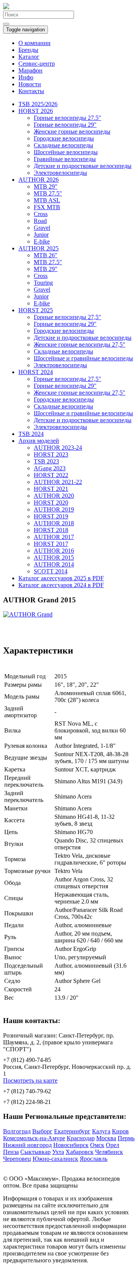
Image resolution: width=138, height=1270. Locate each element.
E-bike (42, 241)
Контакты (31, 91)
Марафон (30, 70)
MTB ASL (47, 200)
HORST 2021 (51, 489)
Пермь (126, 1138)
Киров (120, 1131)
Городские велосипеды (64, 138)
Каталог (28, 56)
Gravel (42, 227)
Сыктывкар (35, 1152)
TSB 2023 (46, 461)
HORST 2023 (51, 454)
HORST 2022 (51, 475)
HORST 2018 (51, 530)
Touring (43, 282)
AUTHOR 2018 (54, 523)
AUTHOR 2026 (38, 179)
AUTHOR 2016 (54, 550)
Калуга (101, 1131)
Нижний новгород (27, 1145)
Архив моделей (38, 440)
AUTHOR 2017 (54, 537)
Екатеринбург (72, 1131)
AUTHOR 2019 (54, 509)
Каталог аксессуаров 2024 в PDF (61, 585)
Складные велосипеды (63, 145)
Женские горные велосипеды (72, 131)
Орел (112, 1145)
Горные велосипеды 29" (65, 124)
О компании (34, 43)
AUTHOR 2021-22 (58, 482)
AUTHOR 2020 (54, 495)
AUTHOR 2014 (54, 564)
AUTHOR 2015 (54, 557)
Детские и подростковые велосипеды (82, 166)
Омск (97, 1145)
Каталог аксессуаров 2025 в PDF (61, 578)
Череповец (17, 1158)
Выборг (42, 1131)
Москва (106, 1138)
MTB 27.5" (48, 193)
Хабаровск (80, 1152)
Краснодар (81, 1138)
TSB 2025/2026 (38, 104)
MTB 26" (46, 255)
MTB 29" (46, 186)
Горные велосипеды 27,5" (67, 317)
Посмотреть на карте (30, 1080)
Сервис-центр (36, 63)
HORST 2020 (51, 502)
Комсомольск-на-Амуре (34, 1138)
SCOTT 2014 (50, 571)
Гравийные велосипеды (65, 159)
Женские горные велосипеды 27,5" (79, 344)
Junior (41, 234)
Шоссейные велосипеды (66, 152)
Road (40, 221)
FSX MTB (47, 207)
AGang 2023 (50, 468)
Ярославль (93, 1158)
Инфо (25, 77)
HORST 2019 (51, 516)
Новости (29, 84)
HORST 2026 (35, 111)
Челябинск (109, 1152)
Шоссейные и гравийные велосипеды (83, 358)
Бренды (28, 50)
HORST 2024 (35, 372)
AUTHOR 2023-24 (58, 447)
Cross (41, 214)
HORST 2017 (51, 544)
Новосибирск (71, 1145)
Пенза (11, 1152)
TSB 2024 (31, 434)
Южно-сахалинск (55, 1158)
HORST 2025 (35, 310)
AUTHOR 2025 (38, 248)
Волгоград (17, 1131)
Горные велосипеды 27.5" (67, 118)
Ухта (58, 1152)
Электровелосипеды (60, 172)
